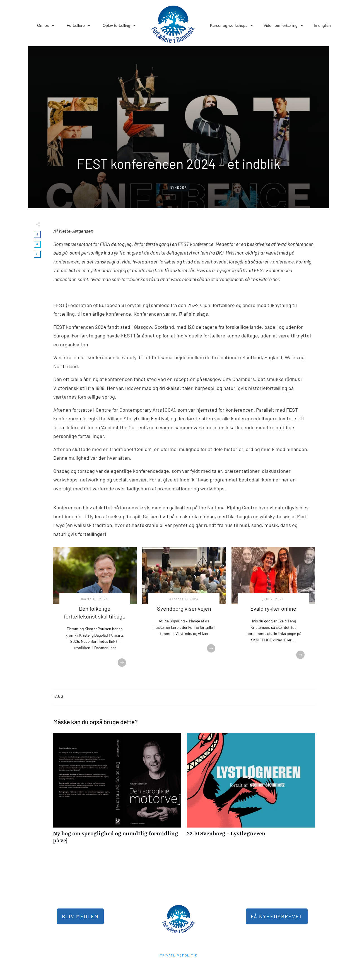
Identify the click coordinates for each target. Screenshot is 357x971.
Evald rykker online (273, 608)
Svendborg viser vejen (184, 608)
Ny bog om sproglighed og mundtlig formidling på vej (117, 791)
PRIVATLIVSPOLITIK (178, 955)
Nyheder (178, 187)
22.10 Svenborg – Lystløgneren (251, 791)
